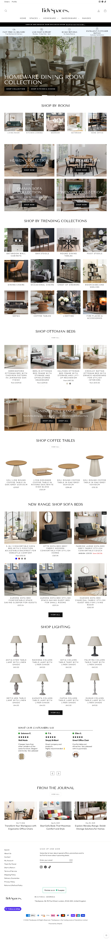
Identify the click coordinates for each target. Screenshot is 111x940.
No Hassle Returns (69, 34)
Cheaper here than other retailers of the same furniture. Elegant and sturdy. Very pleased (28, 747)
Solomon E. (25, 733)
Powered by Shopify (55, 923)
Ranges (86, 18)
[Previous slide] (52, 773)
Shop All (63, 421)
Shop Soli (48, 421)
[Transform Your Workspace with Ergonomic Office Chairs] (20, 811)
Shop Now (29, 170)
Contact (7, 857)
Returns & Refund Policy (13, 885)
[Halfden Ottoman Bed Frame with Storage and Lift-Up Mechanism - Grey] (70, 384)
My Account (8, 861)
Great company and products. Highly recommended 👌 (55, 746)
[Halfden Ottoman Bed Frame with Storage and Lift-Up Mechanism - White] (67, 384)
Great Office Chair (81, 740)
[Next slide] (58, 773)
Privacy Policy (9, 882)
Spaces (34, 18)
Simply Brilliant (52, 740)
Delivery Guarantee (11, 878)
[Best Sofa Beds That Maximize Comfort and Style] (55, 811)
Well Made (23, 740)
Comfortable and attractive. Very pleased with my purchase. (82, 746)
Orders (7, 2)
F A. (49, 733)
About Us (7, 853)
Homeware (50, 18)
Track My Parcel (10, 864)
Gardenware (70, 18)
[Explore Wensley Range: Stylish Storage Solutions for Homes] (90, 811)
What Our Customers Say (36, 727)
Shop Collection (16, 89)
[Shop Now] (29, 195)
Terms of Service (10, 871)
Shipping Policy (10, 875)
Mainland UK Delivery (15, 34)
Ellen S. (78, 733)
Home (23, 18)
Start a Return (9, 868)
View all (55, 338)
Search (7, 850)
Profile (14, 2)
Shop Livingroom (40, 89)
